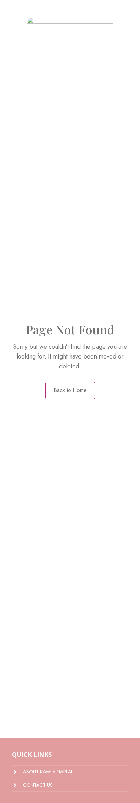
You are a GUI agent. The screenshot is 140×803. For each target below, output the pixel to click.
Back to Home (70, 390)
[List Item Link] (70, 772)
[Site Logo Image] (70, 62)
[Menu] (6, 8)
